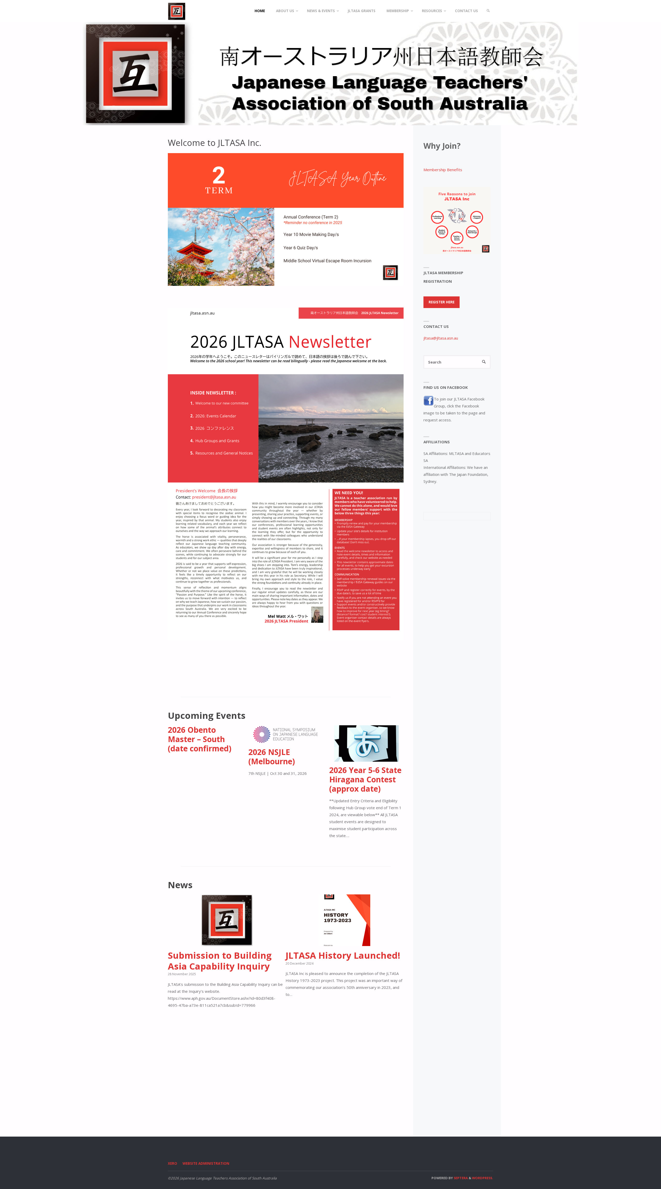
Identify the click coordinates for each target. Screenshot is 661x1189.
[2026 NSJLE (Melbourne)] (285, 740)
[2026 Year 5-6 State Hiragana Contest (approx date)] (366, 758)
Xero (172, 1163)
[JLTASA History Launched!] (344, 942)
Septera (460, 1178)
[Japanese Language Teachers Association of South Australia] (176, 10)
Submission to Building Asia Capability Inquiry (220, 960)
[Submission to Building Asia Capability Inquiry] (227, 942)
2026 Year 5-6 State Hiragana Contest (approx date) (365, 779)
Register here (441, 302)
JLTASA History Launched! (343, 955)
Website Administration (206, 1163)
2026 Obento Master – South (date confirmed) (199, 739)
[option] (286, 219)
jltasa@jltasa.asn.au (440, 338)
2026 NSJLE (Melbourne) (271, 757)
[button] (277, 278)
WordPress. (482, 1178)
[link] (488, 11)
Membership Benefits (442, 169)
